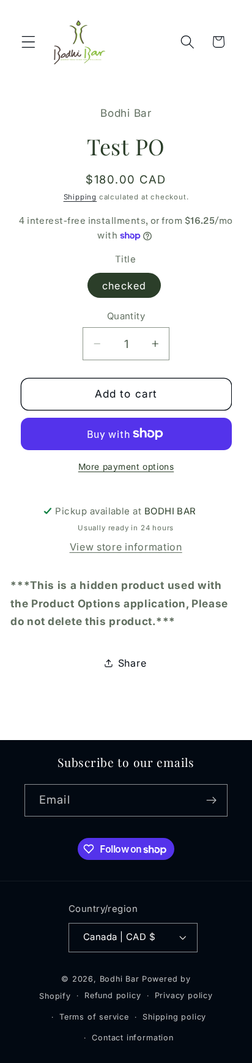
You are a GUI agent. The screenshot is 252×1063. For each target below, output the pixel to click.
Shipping (80, 197)
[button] (28, 41)
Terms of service (94, 1016)
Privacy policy (184, 995)
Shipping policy (174, 1016)
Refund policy (112, 995)
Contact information (132, 1037)
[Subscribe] (211, 800)
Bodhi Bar (119, 978)
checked (124, 286)
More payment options (126, 467)
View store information (126, 547)
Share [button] (132, 663)
